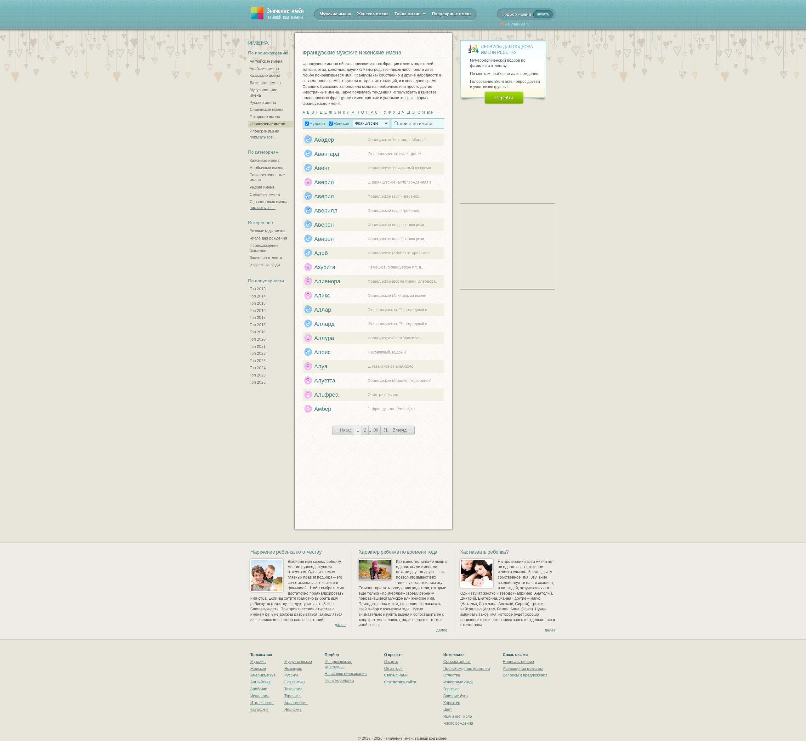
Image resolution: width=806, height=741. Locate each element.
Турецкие (292, 696)
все (430, 112)
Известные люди (265, 265)
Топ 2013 (258, 289)
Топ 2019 (258, 332)
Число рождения (458, 723)
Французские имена (267, 124)
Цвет (447, 709)
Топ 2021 (258, 346)
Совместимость (457, 661)
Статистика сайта (400, 682)
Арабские (258, 689)
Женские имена (373, 14)
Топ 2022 (258, 353)
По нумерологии (339, 680)
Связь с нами (396, 675)
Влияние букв (455, 696)
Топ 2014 (258, 296)
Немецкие (293, 668)
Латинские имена (265, 83)
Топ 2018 (258, 325)
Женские (341, 124)
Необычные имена (266, 168)
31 (385, 430)
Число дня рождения (268, 238)
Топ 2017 (258, 317)
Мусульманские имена (263, 93)
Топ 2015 (258, 303)
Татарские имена (265, 117)
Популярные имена (452, 14)
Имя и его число (457, 716)
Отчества (451, 675)
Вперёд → (402, 430)
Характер (451, 703)
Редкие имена (262, 187)
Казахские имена (265, 75)
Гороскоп (451, 689)
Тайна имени (408, 14)
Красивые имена (265, 160)
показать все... (262, 137)
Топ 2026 (258, 382)
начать (543, 14)
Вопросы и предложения (525, 675)
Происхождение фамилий (264, 248)
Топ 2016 (258, 310)
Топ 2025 (258, 375)
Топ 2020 (258, 339)
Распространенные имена (267, 178)
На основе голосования (346, 673)
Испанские (260, 696)
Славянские (295, 682)
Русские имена (263, 102)
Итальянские (262, 703)
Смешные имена (265, 194)
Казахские (259, 709)
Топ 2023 (258, 361)
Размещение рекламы (523, 668)
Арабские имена (264, 68)
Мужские (317, 124)
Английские (260, 682)
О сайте (391, 661)
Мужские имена (335, 14)
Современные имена (268, 202)
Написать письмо (518, 661)
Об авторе (393, 668)
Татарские (293, 689)
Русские (291, 675)
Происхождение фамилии (466, 668)
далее (340, 625)
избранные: (517, 24)
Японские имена (264, 131)
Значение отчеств (266, 258)
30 (376, 430)
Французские (296, 703)
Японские (293, 709)
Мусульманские (298, 661)
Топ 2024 (258, 368)
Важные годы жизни (268, 231)
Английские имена (266, 61)
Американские (263, 675)
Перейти (504, 97)
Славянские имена (266, 109)
